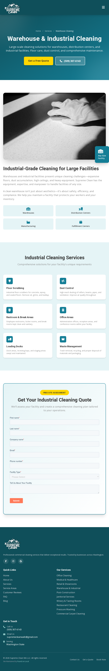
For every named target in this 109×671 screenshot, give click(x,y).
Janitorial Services (65, 596)
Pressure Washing (66, 609)
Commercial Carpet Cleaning (71, 613)
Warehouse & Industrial (68, 588)
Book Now (101, 659)
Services (48, 31)
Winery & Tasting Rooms (69, 600)
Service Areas (9, 588)
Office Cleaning (64, 575)
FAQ (5, 596)
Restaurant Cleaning (67, 605)
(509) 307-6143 (72, 61)
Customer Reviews (12, 592)
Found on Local (23, 661)
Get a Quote (88, 659)
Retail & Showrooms (67, 584)
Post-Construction (66, 592)
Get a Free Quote (38, 60)
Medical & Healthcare (67, 579)
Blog (5, 600)
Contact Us (74, 659)
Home (38, 31)
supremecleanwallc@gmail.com (22, 636)
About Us (7, 579)
